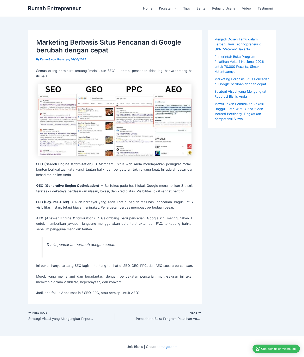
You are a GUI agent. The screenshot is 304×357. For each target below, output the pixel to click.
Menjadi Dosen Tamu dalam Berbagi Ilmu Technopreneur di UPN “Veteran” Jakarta (238, 44)
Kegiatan (165, 8)
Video (246, 8)
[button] (174, 8)
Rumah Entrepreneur (54, 8)
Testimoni (265, 8)
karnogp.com (167, 347)
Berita (201, 8)
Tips (186, 8)
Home (147, 8)
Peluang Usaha (223, 8)
